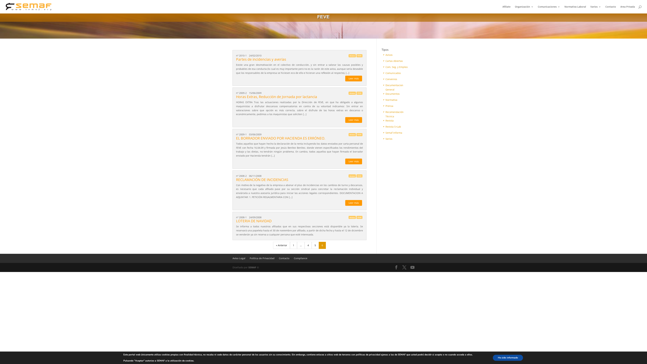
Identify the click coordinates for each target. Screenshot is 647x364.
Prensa (389, 106)
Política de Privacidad (262, 258)
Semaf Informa (394, 132)
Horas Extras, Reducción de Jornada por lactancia (276, 96)
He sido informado (508, 357)
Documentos (393, 93)
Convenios (391, 79)
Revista (390, 120)
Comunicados (393, 73)
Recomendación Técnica (395, 112)
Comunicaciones (547, 7)
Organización (522, 7)
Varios (594, 7)
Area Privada (627, 7)
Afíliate (506, 7)
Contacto (610, 7)
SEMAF (252, 267)
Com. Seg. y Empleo (397, 67)
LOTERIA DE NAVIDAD (254, 221)
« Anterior (281, 245)
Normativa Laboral (575, 7)
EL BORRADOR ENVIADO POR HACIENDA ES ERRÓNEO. (280, 138)
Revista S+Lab (393, 126)
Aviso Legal (239, 258)
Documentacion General (394, 85)
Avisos (389, 54)
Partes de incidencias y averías (261, 59)
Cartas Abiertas (394, 61)
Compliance (300, 258)
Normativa (391, 99)
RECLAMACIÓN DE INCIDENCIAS (262, 179)
